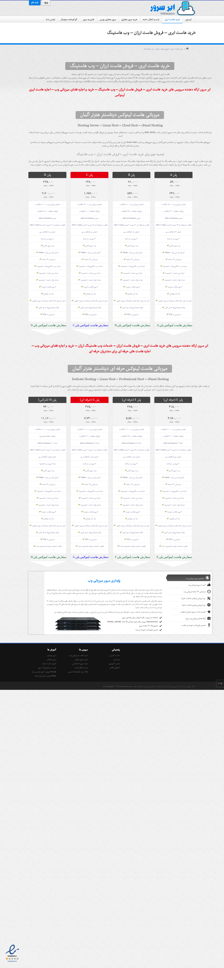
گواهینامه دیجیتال (69, 19)
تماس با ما (50, 19)
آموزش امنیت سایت (49, 663)
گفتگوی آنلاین (115, 667)
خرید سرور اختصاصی (80, 663)
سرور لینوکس (51, 659)
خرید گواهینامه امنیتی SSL (78, 671)
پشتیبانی (116, 659)
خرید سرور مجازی (129, 19)
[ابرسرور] (173, 8)
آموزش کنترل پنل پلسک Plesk (45, 676)
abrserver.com (126, 686)
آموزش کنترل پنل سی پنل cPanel (44, 671)
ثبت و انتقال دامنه (151, 19)
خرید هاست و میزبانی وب (78, 655)
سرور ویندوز (51, 655)
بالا (221, 683)
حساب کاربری (114, 655)
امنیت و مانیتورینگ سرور (47, 667)
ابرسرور (188, 19)
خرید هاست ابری (172, 19)
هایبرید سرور (88, 19)
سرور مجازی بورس (108, 19)
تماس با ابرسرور (114, 663)
